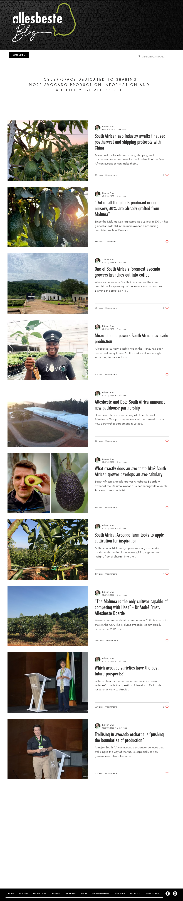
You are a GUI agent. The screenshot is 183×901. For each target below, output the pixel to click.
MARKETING (91, 109)
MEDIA (116, 109)
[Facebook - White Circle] (167, 893)
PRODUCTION (42, 109)
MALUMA (67, 109)
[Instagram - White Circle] (175, 893)
